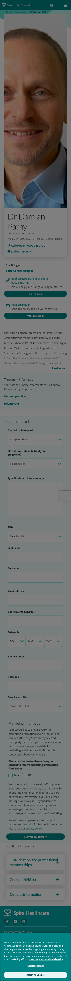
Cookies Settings (35, 965)
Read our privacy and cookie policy (46, 959)
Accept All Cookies (35, 974)
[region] (35, 957)
